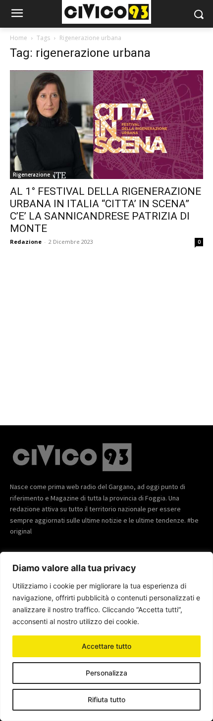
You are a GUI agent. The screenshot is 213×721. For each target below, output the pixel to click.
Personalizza (106, 673)
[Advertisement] (106, 329)
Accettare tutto (106, 646)
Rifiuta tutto (106, 699)
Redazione (26, 241)
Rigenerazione (31, 174)
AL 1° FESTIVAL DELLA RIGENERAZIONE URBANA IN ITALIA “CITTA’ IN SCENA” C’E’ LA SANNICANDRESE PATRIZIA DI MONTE (105, 209)
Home (18, 38)
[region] (106, 636)
